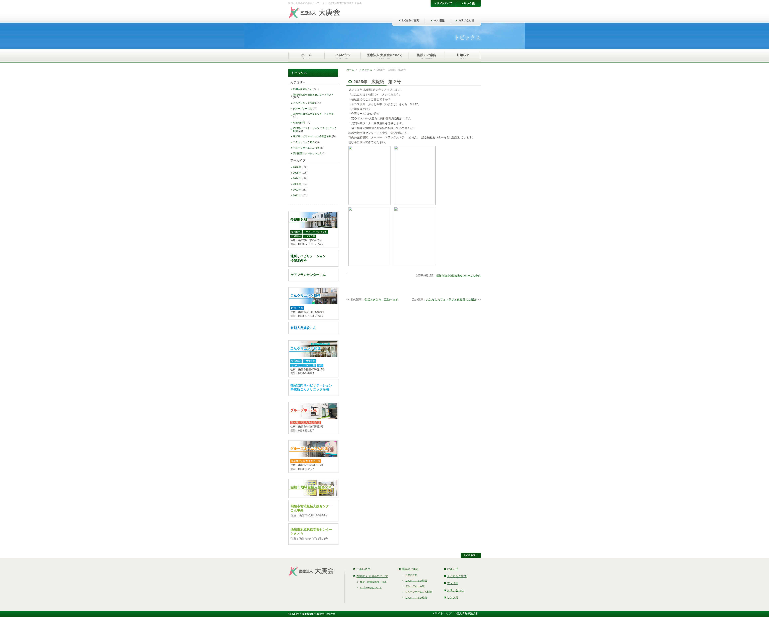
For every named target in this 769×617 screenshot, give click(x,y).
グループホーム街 (302, 108)
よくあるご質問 (457, 576)
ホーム (350, 69)
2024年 (297, 178)
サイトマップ (443, 613)
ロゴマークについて (371, 587)
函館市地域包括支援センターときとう (313, 94)
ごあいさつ (363, 569)
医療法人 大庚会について (372, 576)
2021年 (297, 195)
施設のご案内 (410, 569)
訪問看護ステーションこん (307, 153)
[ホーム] (306, 56)
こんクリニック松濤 (304, 103)
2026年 (297, 167)
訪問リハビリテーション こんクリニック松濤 (315, 129)
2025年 (297, 172)
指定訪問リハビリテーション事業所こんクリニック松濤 (311, 387)
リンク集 (452, 597)
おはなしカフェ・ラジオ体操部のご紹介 (451, 299)
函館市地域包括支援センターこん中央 (458, 275)
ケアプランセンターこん (308, 274)
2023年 (297, 184)
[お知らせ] (463, 56)
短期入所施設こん (302, 89)
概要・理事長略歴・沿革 (373, 582)
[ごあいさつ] (342, 56)
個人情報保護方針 (467, 613)
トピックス (365, 69)
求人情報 (452, 583)
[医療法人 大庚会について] (384, 56)
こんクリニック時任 (304, 142)
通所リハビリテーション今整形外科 (312, 136)
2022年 (297, 189)
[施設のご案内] (427, 56)
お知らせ (452, 569)
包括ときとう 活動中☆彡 (381, 299)
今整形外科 (299, 122)
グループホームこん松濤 (306, 147)
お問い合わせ (455, 590)
